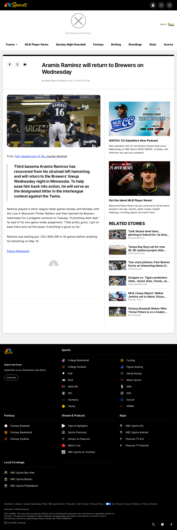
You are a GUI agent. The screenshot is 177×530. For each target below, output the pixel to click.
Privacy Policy (96, 504)
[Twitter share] (17, 64)
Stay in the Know (13, 364)
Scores (168, 44)
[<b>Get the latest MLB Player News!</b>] (139, 178)
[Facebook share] (9, 64)
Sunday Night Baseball (71, 44)
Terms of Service (150, 504)
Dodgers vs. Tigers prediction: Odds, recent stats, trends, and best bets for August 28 (148, 279)
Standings (135, 44)
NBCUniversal (22, 509)
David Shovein (135, 269)
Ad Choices (83, 504)
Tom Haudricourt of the (41, 156)
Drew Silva (50, 80)
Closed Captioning (32, 504)
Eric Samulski (134, 315)
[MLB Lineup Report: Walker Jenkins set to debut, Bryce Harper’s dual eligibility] (117, 296)
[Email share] (25, 64)
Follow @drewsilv (18, 251)
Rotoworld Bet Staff (137, 284)
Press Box (71, 504)
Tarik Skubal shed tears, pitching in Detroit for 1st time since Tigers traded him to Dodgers (147, 232)
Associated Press (136, 238)
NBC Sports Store (57, 504)
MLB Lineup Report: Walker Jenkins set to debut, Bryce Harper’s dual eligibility (146, 294)
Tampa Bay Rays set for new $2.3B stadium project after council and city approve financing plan (146, 248)
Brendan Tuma (135, 299)
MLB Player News (36, 44)
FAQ (44, 504)
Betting (116, 44)
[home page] (16, 5)
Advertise (8, 504)
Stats (152, 44)
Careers (18, 504)
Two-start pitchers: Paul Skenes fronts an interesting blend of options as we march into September (149, 263)
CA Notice (135, 504)
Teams (10, 44)
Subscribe (11, 377)
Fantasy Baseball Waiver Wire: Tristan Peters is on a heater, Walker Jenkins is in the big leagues (147, 310)
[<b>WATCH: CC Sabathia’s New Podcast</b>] (139, 119)
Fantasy (98, 44)
